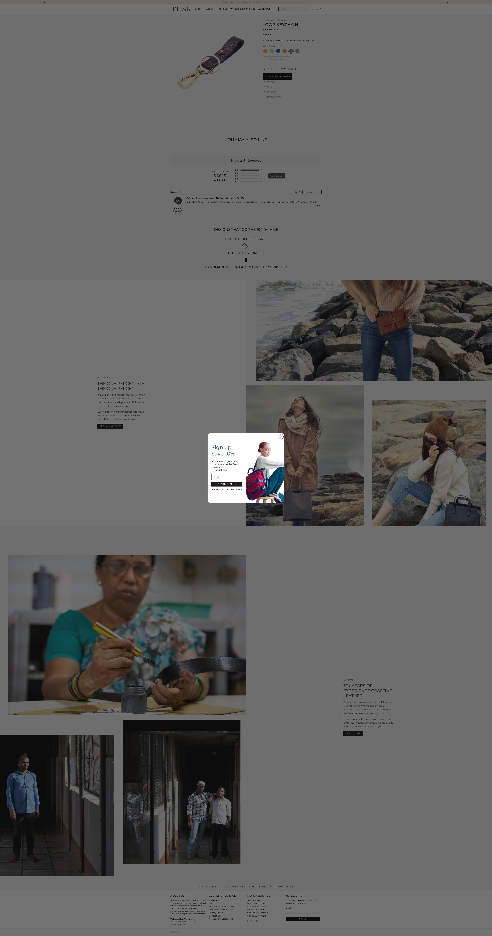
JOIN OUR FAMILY (227, 484)
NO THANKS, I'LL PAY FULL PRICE (227, 489)
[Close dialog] (281, 436)
